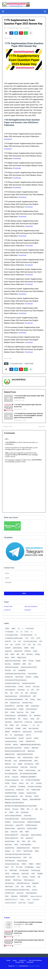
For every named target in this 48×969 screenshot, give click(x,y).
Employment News (10, 709)
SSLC (34, 841)
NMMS (20, 764)
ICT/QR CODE (9, 728)
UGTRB (28, 886)
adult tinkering (17, 648)
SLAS (6, 832)
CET (14, 670)
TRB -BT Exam (17, 880)
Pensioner (15, 777)
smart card (14, 832)
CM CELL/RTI (9, 677)
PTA (27, 790)
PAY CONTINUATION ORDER (28, 773)
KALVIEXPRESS (19, 379)
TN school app (35, 870)
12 (35, 635)
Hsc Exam (24, 725)
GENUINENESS (22, 715)
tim (6, 870)
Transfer (32, 877)
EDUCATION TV (9, 706)
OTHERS (7, 770)
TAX (30, 857)
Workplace (14, 896)
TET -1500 (19, 867)
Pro (6, 786)
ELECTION (20, 706)
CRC (6, 693)
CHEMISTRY (22, 670)
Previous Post (7, 426)
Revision (7, 809)
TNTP (33, 873)
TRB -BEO (7, 880)
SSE (29, 841)
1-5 (17, 632)
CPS (37, 690)
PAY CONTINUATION (11, 773)
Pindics (21, 783)
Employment (35, 706)
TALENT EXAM (27, 851)
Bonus (7, 657)
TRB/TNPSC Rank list (23, 883)
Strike (16, 844)
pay (39, 770)
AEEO (32, 648)
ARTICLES (28, 651)
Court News (21, 690)
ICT (38, 725)
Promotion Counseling (34, 786)
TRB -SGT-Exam (9, 883)
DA (22, 693)
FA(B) (32, 712)
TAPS (25, 857)
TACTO (19, 851)
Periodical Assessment (12, 780)
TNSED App (15, 873)
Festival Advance (10, 715)
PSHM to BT (20, 790)
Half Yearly (8, 722)
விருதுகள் (31, 902)
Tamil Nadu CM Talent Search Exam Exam (17, 854)
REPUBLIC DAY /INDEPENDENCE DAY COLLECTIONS (21, 806)
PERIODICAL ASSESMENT (28, 777)
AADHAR (7, 648)
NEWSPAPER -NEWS (25, 761)
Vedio (6, 896)
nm (14, 764)
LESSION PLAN (30, 741)
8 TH (29, 644)
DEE (26, 693)
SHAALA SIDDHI (32, 828)
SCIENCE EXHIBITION (33, 822)
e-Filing (32, 699)
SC (6, 812)
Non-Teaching (29, 764)
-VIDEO (7, 628)
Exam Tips (20, 712)
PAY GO (7, 777)
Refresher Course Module (12, 799)
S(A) (36, 809)
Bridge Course (21, 657)
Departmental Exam (11, 696)
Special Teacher (9, 841)
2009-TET (8, 641)
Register (25, 799)
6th (11, 644)
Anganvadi (8, 651)
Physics (14, 783)
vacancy (34, 890)
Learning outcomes (11, 741)
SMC (21, 832)
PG (22, 780)
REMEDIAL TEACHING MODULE (14, 802)
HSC (17, 725)
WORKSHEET (24, 896)
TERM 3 (38, 864)
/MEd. (13, 628)
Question (21, 793)
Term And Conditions (31, 606)
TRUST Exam (9, 886)
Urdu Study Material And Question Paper (17, 890)
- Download (16, 159)
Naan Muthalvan (10, 757)
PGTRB (7, 783)
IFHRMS (18, 728)
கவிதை (22, 899)
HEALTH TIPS (18, 722)
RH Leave (15, 809)
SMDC (27, 832)
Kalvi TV (28, 735)
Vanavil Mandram (31, 893)
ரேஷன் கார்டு (22, 902)
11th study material (26, 635)
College (36, 677)
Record (36, 796)
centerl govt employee (11, 667)
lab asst (21, 738)
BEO (23, 654)
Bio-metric (30, 654)
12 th (26, 638)
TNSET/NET (25, 873)
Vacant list (20, 893)
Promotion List (9, 790)
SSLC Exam (8, 844)
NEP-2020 (8, 761)
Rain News (28, 796)
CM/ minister (19, 677)
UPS (34, 886)
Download (8, 139)
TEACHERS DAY (10, 861)
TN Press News (24, 870)
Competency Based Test (12, 683)
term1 (7, 867)
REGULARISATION (35, 799)
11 (31, 632)
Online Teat (24, 767)
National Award (27, 757)
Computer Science (10, 686)
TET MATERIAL (29, 867)
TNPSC (7, 873)
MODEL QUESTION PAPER (25, 754)
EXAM (12, 712)
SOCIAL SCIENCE (36, 835)
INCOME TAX (16, 732)
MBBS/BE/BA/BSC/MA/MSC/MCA (30, 744)
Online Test (33, 767)
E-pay (39, 699)
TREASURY (35, 883)
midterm (26, 748)
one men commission (11, 767)
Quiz (21, 796)
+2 (18, 628)
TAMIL (37, 851)
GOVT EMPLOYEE (10, 719)
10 (21, 632)
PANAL (21, 770)
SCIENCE (7, 822)
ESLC (6, 712)
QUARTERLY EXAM (10, 793)
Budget (38, 661)
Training (24, 877)
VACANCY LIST (9, 893)
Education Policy (27, 702)
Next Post (42, 426)
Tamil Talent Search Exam (13, 857)
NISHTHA (8, 764)
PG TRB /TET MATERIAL (33, 780)
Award (35, 651)
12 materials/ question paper (14, 638)
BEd (18, 654)
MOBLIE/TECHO (10, 754)
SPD (22, 838)
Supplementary (9, 848)
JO (11, 735)
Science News (9, 825)
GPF (19, 719)
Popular (7, 918)
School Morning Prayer (12, 819)
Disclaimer (28, 610)
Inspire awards (27, 732)
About (15, 960)
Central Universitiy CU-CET (29, 667)
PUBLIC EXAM (29, 363)
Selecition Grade (10, 828)
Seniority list (21, 828)
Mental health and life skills (13, 748)
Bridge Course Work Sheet (13, 661)
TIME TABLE (13, 870)
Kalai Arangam (18, 735)
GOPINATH (37, 715)
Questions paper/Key (11, 796)
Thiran (38, 867)
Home (8, 960)
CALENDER (16, 664)
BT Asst (31, 661)
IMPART (7, 732)
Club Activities (32, 673)
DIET (34, 696)
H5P (38, 719)
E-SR (6, 702)
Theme (17, 966)
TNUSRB (39, 873)
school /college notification (13, 815)
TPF (18, 877)
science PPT (19, 825)
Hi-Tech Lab (28, 722)
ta (13, 851)
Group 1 (25, 719)
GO (30, 715)
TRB (39, 877)
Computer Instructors (28, 683)
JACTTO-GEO (38, 732)
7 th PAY (17, 644)
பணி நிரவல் (36, 899)
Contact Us (7, 610)
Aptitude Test (18, 651)
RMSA (22, 809)
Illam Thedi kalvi (34, 728)
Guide (32, 719)
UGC (22, 886)
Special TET (29, 838)
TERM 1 (24, 864)
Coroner (28, 686)
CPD (32, 690)
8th (34, 644)
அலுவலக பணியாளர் (36, 896)
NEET (36, 757)
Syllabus (7, 851)
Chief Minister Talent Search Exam (15, 673)
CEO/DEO (8, 670)
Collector (28, 677)
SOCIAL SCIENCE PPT (11, 835)
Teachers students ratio (12, 864)
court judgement (10, 690)
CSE (11, 693)
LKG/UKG (8, 744)
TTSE (17, 886)
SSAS (23, 841)
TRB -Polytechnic (29, 880)
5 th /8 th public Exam (30, 641)
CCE (29, 664)
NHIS (36, 761)
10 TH (26, 632)
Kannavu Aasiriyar (10, 738)
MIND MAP (35, 748)
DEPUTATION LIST (25, 696)
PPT (32, 783)
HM (6, 725)
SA (41, 809)
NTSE (37, 764)
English (21, 709)
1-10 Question (9, 632)
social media (24, 835)
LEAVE (21, 741)
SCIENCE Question (31, 825)
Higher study (38, 722)
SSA (18, 841)
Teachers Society (22, 861)
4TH (19, 641)
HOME (12, 725)
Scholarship (24, 812)
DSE (26, 699)
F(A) (27, 712)
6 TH (6, 644)
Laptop (36, 738)
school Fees (27, 815)
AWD (6, 654)
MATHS (15, 744)
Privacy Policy (8, 606)
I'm (34, 725)
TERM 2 (31, 864)
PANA (14, 770)
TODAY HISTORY (10, 877)
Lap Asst (28, 738)
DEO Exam (33, 693)
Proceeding (21, 786)
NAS (19, 757)
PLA (27, 783)
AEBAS (26, 648)
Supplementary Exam (23, 848)
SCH (17, 812)
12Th (32, 638)
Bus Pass (8, 664)
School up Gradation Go (28, 819)
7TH (24, 644)
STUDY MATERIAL (25, 844)
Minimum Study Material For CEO (15, 751)
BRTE (24, 661)
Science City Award (19, 822)
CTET (16, 693)
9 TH (39, 644)
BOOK (13, 657)
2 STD (38, 638)
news (15, 761)
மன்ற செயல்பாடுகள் (10, 902)
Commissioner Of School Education (15, 680)
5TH (40, 641)
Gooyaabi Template (34, 966)
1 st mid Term (29, 628)
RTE (28, 809)
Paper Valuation (30, 770)
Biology (37, 654)
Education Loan (15, 702)
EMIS (27, 706)
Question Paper (31, 793)
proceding (13, 786)
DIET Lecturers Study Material (14, 699)
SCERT (11, 812)
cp (28, 690)
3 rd (14, 641)
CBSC (24, 664)
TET (12, 867)
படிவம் (28, 899)
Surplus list (35, 848)
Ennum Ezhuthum (31, 709)
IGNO (24, 728)
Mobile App (31, 751)
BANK (12, 654)
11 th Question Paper (12, 28)
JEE (6, 735)
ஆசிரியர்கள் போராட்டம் (11, 899)
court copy (36, 686)
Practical (39, 783)
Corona (21, 686)
